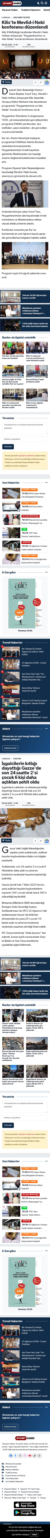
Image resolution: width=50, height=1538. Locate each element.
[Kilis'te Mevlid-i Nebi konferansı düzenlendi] (25, 64)
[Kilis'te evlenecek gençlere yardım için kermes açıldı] (13, 395)
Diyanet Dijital (10, 1489)
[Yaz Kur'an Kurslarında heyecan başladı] (13, 348)
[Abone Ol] (46, 82)
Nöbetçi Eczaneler (13, 1464)
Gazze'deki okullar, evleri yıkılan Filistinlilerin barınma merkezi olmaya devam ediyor (12, 1028)
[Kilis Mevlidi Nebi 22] (25, 255)
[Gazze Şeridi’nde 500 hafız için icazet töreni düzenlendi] (13, 1071)
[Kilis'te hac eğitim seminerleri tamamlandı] (37, 395)
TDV (24, 529)
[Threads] (39, 1456)
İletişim (33, 1498)
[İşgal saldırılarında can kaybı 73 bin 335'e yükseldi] (37, 1043)
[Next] (10, 1456)
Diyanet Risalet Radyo (13, 1495)
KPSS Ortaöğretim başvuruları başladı (34, 561)
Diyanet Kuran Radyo (30, 1492)
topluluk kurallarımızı (26, 456)
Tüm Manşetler (12, 1478)
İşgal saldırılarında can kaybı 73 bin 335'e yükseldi (36, 1054)
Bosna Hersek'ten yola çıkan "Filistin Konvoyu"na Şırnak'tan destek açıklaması (13, 1056)
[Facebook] (15, 1456)
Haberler (6, 18)
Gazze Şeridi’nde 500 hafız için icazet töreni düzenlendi (13, 1081)
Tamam (34, 1534)
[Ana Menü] (46, 3)
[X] (20, 1456)
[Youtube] (30, 1456)
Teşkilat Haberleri (30, 10)
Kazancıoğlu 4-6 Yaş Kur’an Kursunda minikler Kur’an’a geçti (12, 382)
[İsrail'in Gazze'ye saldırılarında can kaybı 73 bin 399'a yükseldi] (37, 1015)
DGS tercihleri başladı (32, 508)
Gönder (8, 447)
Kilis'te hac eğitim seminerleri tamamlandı (34, 405)
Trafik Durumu (11, 1473)
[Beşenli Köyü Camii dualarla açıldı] (37, 371)
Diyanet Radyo (10, 1492)
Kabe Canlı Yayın (34, 1495)
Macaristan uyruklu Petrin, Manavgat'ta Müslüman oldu (34, 522)
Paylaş (8, 82)
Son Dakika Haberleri (14, 1482)
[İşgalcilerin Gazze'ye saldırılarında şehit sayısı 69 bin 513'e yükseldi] (37, 1071)
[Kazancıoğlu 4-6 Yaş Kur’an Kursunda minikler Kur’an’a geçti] (13, 371)
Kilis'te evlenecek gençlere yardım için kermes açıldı (11, 405)
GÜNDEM (26, 542)
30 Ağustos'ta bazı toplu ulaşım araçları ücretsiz (34, 548)
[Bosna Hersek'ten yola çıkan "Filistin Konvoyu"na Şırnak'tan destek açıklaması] (13, 1043)
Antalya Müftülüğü (31, 516)
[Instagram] (25, 1456)
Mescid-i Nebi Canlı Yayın (15, 1498)
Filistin (17, 759)
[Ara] (42, 3)
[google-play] (25, 1513)
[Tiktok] (34, 1456)
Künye (43, 1498)
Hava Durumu (11, 1467)
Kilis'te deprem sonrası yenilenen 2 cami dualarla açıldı (35, 358)
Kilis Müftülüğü (21, 18)
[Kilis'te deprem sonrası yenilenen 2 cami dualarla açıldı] (37, 348)
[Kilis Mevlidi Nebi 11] (25, 193)
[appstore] (25, 1505)
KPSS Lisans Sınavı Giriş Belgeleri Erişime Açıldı (33, 495)
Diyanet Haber (10, 10)
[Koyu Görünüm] (38, 3)
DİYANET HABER (29, 490)
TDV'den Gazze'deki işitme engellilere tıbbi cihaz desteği (32, 535)
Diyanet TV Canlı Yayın (30, 1489)
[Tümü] (46, 483)
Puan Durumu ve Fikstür (15, 1476)
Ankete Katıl (10, 748)
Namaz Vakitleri (12, 1470)
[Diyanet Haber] (12, 3)
